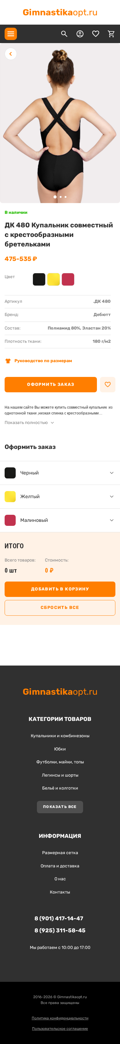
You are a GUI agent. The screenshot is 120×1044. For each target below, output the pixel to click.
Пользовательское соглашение (60, 1028)
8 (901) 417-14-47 (58, 918)
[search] (64, 34)
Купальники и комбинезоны (60, 735)
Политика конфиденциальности (60, 1018)
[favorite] (96, 34)
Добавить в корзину (60, 589)
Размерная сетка (60, 852)
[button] (55, 196)
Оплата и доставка (60, 866)
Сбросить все (60, 607)
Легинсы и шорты (60, 775)
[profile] (80, 34)
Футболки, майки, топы (60, 762)
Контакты (60, 892)
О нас (60, 879)
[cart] (111, 34)
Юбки (60, 749)
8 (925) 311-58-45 (60, 930)
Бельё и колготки (60, 788)
